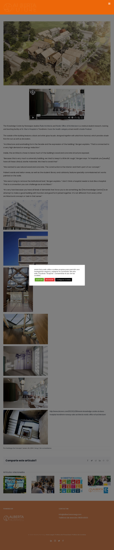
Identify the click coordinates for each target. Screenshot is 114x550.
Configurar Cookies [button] (64, 280)
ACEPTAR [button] (39, 280)
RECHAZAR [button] (49, 280)
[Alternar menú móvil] (109, 3)
